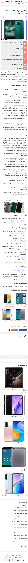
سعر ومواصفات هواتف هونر (20, 538)
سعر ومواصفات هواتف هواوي (20, 535)
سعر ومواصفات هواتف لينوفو (20, 529)
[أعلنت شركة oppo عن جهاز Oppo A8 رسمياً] (14, 405)
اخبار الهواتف (24, 505)
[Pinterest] (12, 330)
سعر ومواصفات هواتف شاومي (20, 524)
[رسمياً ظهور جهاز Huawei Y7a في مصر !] (14, 431)
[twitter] (21, 560)
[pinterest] (12, 560)
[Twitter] (17, 330)
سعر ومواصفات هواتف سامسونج (19, 521)
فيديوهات (25, 543)
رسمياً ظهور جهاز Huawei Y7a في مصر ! (18, 442)
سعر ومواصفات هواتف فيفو (20, 527)
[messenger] (9, 560)
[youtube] (18, 560)
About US (15, 557)
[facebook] (24, 560)
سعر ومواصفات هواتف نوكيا (13, 7)
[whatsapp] (6, 560)
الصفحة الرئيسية (24, 7)
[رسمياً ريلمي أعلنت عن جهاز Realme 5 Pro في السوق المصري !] (14, 483)
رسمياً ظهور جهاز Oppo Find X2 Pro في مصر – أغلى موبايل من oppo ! (14, 390)
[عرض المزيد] (9, 330)
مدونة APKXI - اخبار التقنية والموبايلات (15, 2)
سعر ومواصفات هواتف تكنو (21, 516)
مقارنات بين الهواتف (22, 546)
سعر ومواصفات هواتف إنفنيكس (20, 510)
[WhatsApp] (14, 330)
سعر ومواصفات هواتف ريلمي (20, 518)
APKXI (9, 555)
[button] (26, 2)
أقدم (4, 356)
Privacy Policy (8, 557)
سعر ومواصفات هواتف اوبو (21, 513)
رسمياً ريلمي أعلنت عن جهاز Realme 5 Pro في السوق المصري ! (14, 495)
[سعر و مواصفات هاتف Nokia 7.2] (14, 29)
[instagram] (15, 560)
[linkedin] (4, 560)
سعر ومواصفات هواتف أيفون (20, 507)
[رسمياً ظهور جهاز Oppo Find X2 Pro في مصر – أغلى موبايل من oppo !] (14, 377)
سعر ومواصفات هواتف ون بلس (20, 541)
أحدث (24, 356)
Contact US (20, 557)
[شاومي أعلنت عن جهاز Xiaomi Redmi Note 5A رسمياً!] (14, 457)
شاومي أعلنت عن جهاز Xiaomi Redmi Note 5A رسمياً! (16, 468)
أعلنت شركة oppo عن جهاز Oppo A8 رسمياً (18, 416)
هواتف (9, 326)
